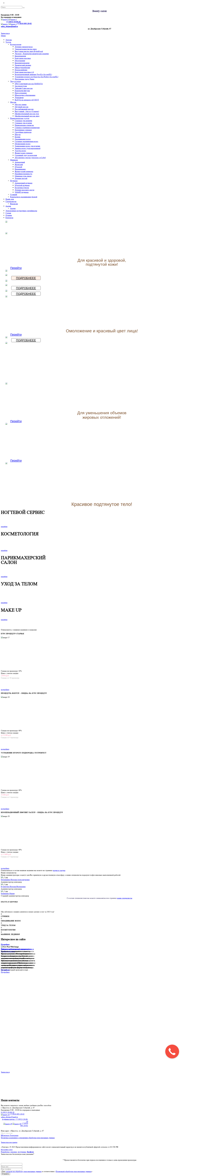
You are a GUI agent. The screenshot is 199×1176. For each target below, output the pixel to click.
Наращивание (20, 169)
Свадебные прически (23, 132)
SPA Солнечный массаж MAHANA (29, 84)
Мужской (18, 167)
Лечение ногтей (21, 178)
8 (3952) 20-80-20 (7, 1112)
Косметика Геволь (22, 187)
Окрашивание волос (23, 139)
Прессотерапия (21, 93)
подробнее (5, 689)
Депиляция (19, 97)
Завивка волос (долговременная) (27, 148)
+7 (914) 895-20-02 (17, 1114)
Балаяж (17, 137)
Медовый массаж (21, 107)
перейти (4, 526)
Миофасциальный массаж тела (27, 114)
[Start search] (24, 7)
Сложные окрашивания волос (26, 141)
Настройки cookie (7, 1149)
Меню (3, 36)
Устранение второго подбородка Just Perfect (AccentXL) (36, 77)
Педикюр (14, 181)
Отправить (5, 1174)
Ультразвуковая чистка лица (26, 49)
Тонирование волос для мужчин (27, 146)
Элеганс (9, 40)
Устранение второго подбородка (18, 546)
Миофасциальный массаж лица (27, 116)
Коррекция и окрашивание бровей (23, 197)
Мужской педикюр (22, 185)
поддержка (22, 1152)
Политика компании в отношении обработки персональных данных (28, 1138)
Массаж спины (20, 104)
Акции (8, 206)
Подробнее (5, 972)
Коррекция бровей (10, 617)
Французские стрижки (23, 153)
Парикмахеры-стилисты (24, 125)
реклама (13, 1152)
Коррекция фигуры (22, 90)
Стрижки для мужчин (23, 123)
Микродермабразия (22, 67)
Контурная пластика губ (24, 72)
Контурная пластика (23, 58)
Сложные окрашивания (13, 572)
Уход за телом (15, 81)
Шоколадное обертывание (25, 95)
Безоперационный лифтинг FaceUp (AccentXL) (33, 74)
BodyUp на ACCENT (10, 596)
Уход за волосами (10, 574)
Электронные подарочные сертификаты (21, 211)
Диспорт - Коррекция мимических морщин (32, 54)
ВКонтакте (5, 1135)
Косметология (15, 44)
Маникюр (14, 160)
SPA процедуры (8, 598)
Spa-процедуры (21, 86)
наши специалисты (124, 898)
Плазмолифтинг (21, 70)
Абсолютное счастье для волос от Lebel (30, 157)
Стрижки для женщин (23, 121)
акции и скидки (59, 870)
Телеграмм (14, 1135)
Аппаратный (20, 162)
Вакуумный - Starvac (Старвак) (27, 111)
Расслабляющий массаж (24, 109)
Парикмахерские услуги (19, 118)
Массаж (13, 102)
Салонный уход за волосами (26, 155)
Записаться (5, 33)
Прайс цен (10, 199)
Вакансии (14, 204)
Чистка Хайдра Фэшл (12, 541)
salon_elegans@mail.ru (9, 1117)
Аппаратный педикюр (23, 183)
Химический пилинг (23, 65)
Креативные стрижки (23, 130)
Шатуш (17, 134)
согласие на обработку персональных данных (24, 1171)
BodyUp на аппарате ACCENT (27, 100)
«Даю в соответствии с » (46, 1171)
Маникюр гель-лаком (23, 176)
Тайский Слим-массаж (24, 88)
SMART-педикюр (22, 192)
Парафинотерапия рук (23, 174)
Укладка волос (20, 151)
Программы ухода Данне (24, 79)
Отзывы (9, 215)
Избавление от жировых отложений (15, 949)
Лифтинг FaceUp (9, 543)
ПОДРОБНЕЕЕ (26, 278)
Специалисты (11, 201)
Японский (19, 164)
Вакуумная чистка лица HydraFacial (29, 51)
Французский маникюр (24, 171)
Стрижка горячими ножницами (27, 127)
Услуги (8, 42)
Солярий (13, 194)
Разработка (5, 1152)
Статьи (8, 213)
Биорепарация (20, 56)
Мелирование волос (23, 144)
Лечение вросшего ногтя (24, 190)
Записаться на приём (9, 1142)
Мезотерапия (20, 60)
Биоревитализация (22, 63)
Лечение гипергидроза (24, 47)
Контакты (9, 218)
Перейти (16, 268)
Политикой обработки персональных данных (73, 1171)
